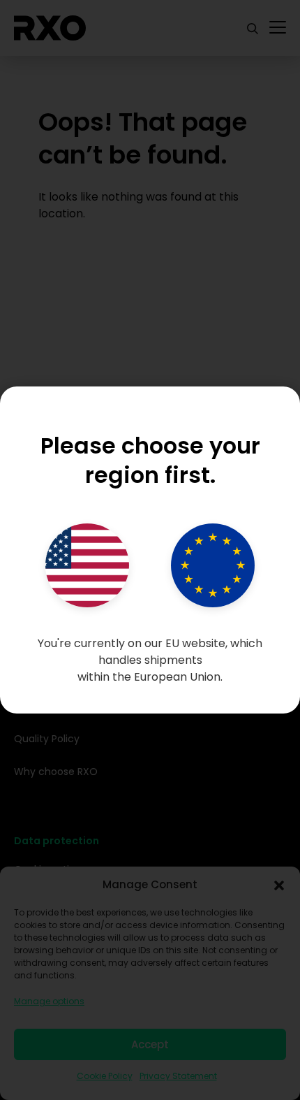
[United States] (87, 565)
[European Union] (213, 565)
